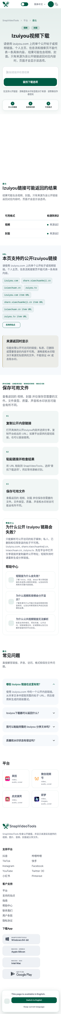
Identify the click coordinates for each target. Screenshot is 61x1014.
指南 (5, 900)
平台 (25, 20)
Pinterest (37, 875)
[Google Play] (21, 974)
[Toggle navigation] (56, 4)
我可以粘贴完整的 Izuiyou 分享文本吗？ (28, 726)
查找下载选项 (30, 81)
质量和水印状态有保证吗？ (21, 740)
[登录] (51, 4)
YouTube (8, 870)
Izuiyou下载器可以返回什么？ (23, 713)
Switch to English (34, 1000)
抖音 (5, 855)
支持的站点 (10, 325)
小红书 (6, 875)
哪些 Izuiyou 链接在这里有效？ (23, 684)
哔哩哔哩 (37, 855)
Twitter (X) (38, 870)
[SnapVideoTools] (6, 4)
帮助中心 (8, 905)
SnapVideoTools (11, 20)
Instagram (8, 865)
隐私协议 (8, 920)
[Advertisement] (30, 144)
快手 (34, 860)
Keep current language (34, 1007)
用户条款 (8, 915)
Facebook (37, 865)
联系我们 (8, 910)
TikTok (6, 860)
